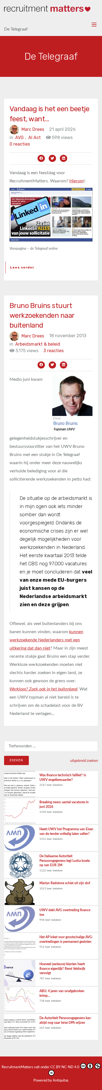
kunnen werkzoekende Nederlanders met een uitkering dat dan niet (46, 640)
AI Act (34, 137)
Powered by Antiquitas (51, 1080)
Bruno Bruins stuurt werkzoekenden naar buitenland (42, 315)
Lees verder (22, 267)
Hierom (76, 181)
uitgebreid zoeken (84, 761)
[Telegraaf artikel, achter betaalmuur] (51, 214)
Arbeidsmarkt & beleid (37, 344)
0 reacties (20, 144)
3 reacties (54, 350)
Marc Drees (32, 129)
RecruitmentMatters (17, 1067)
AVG (20, 137)
